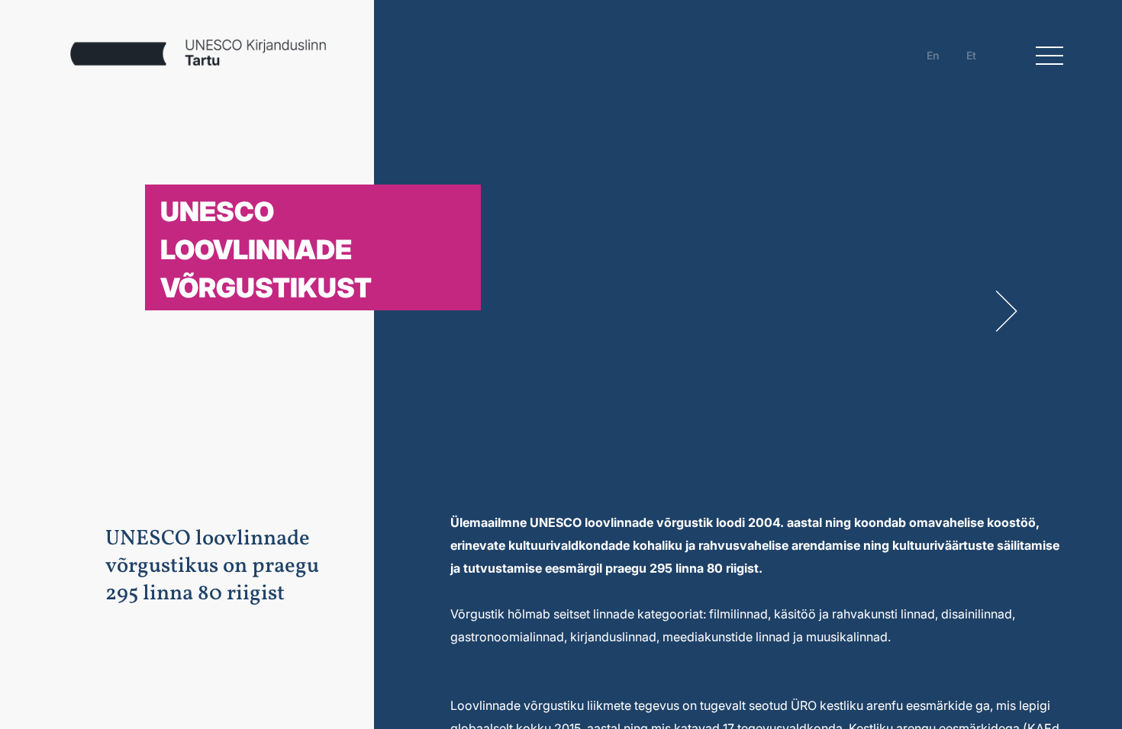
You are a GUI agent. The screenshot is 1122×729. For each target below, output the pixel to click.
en (933, 55)
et (971, 55)
